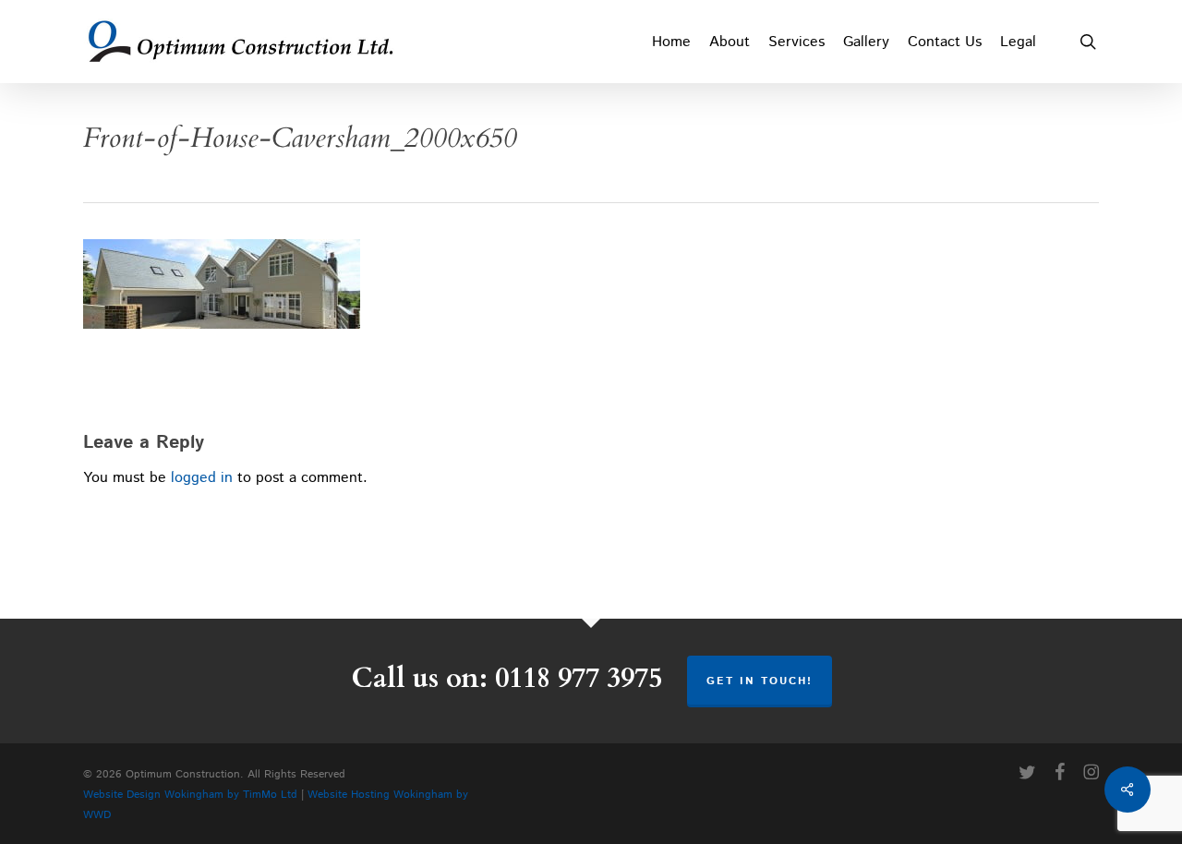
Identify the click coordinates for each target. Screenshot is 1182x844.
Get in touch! (759, 681)
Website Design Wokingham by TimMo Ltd (190, 794)
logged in (202, 477)
